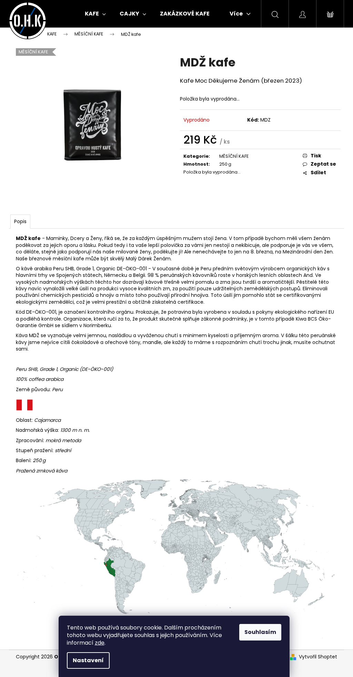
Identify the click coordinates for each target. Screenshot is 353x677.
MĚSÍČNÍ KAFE (234, 156)
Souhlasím (260, 632)
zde (99, 643)
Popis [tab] (20, 221)
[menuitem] (95, 14)
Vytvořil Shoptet (318, 657)
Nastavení (88, 660)
